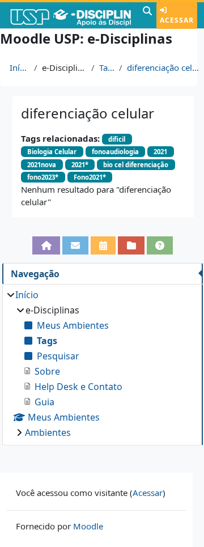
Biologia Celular (51, 151)
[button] (147, 15)
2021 (160, 151)
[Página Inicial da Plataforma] (46, 245)
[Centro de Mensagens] (75, 245)
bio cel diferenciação (135, 164)
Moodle (88, 526)
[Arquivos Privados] (131, 245)
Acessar (177, 20)
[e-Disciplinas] (70, 15)
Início (19, 67)
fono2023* (42, 177)
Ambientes (48, 432)
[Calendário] (103, 245)
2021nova (41, 164)
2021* (79, 164)
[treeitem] (102, 363)
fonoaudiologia (115, 151)
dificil (116, 139)
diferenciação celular (163, 67)
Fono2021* (90, 177)
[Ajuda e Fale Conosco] (160, 245)
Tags (106, 67)
